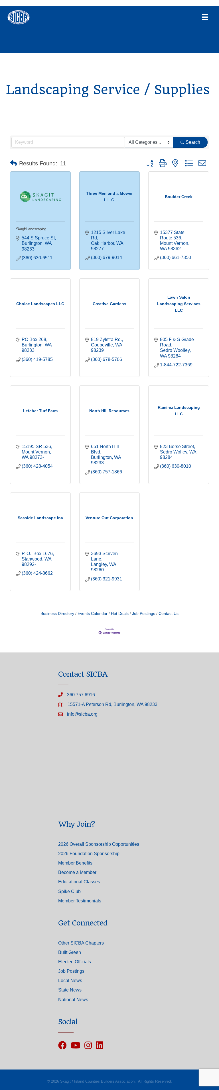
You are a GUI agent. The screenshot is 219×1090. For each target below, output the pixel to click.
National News (73, 999)
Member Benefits (75, 863)
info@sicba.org (82, 714)
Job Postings (143, 613)
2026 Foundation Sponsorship (88, 853)
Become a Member (77, 872)
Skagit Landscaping (31, 229)
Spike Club (69, 891)
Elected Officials (74, 961)
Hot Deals (120, 613)
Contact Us (169, 613)
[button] (13, 163)
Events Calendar (93, 613)
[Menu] (205, 17)
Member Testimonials (79, 900)
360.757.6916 (81, 694)
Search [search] (193, 142)
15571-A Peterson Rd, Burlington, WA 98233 (112, 704)
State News (70, 990)
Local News (70, 980)
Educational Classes (79, 881)
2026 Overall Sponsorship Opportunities (98, 844)
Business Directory (57, 613)
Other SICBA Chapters (81, 943)
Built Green (69, 952)
